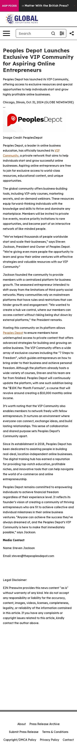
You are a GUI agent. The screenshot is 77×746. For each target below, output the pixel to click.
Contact (68, 740)
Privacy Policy (49, 740)
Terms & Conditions (55, 732)
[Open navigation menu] (6, 33)
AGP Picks (9, 5)
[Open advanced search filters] (61, 33)
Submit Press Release (23, 732)
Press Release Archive (44, 724)
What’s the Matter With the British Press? (38, 5)
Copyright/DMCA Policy (19, 740)
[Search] (53, 33)
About (21, 724)
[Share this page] (71, 33)
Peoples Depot (13, 333)
